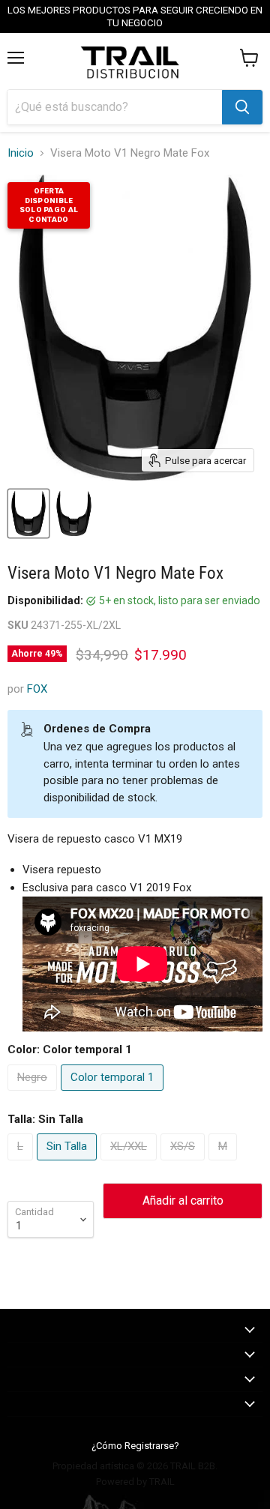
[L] (22, 1164)
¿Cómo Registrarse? (135, 1445)
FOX (37, 689)
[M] (224, 1164)
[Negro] (34, 1094)
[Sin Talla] (68, 1164)
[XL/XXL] (130, 1164)
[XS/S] (184, 1164)
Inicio (21, 153)
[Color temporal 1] (114, 1094)
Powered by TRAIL (135, 1481)
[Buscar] (242, 107)
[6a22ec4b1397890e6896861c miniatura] (73, 513)
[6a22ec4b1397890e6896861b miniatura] (28, 513)
